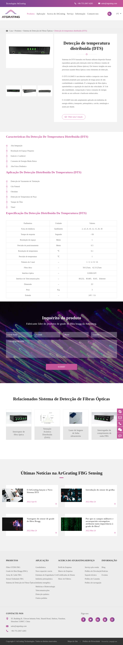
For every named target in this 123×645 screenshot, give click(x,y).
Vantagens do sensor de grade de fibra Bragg (40, 519)
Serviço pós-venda (92, 567)
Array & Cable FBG (14, 575)
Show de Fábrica (64, 579)
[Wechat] (120, 429)
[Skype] (120, 411)
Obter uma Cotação (75, 117)
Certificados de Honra (66, 575)
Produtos (31, 14)
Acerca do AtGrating (56, 14)
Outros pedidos (41, 598)
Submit (61, 367)
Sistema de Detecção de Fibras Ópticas (38, 31)
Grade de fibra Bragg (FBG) (17, 571)
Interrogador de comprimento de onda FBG (104, 433)
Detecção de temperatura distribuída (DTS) (70, 31)
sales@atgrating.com (107, 3)
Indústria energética (43, 583)
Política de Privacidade (91, 641)
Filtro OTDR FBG (13, 567)
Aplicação (40, 14)
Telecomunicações (42, 590)
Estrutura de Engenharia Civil (47, 575)
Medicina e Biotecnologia (45, 587)
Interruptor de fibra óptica (19, 433)
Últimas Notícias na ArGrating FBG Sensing (61, 473)
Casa (11, 31)
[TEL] (120, 423)
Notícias (105, 571)
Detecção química (42, 594)
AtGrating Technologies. (25, 641)
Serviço (70, 14)
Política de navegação (93, 583)
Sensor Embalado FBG (15, 579)
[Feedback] (120, 436)
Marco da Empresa (65, 571)
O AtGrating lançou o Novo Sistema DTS (39, 491)
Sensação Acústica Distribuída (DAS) (47, 433)
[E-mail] (120, 417)
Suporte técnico (91, 575)
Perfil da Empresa (65, 567)
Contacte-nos (92, 14)
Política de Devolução (93, 571)
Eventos (105, 575)
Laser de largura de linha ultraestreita (76, 433)
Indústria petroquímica (44, 579)
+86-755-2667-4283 (83, 3)
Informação (80, 14)
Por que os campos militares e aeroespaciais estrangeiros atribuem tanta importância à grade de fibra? (99, 520)
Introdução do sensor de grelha (100, 490)
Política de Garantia (92, 579)
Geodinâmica (41, 567)
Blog (103, 567)
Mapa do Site (73, 641)
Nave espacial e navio (44, 571)
